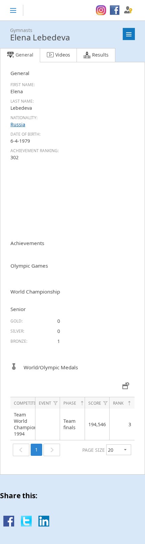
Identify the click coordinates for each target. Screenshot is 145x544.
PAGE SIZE (93, 450)
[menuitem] (101, 10)
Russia (17, 124)
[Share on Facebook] (8, 524)
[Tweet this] (26, 524)
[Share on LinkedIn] (43, 524)
